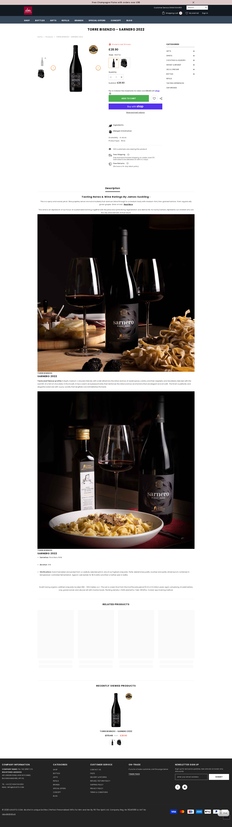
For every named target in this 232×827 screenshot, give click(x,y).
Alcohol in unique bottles (36, 809)
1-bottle (112, 742)
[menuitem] (180, 51)
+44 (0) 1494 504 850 (14, 784)
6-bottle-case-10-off (119, 742)
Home (39, 37)
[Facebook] (177, 787)
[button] (180, 51)
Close (193, 2)
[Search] (197, 8)
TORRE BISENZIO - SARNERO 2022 (116, 731)
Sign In (205, 13)
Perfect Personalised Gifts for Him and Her (70, 809)
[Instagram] (184, 787)
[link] (154, 98)
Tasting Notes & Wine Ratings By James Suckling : (116, 196)
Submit (219, 777)
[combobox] (195, 8)
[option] (116, 2)
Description (112, 188)
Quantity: (113, 72)
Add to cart (128, 98)
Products (49, 37)
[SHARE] (160, 98)
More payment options (135, 112)
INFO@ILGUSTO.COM (15, 787)
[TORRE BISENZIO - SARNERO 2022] (116, 709)
